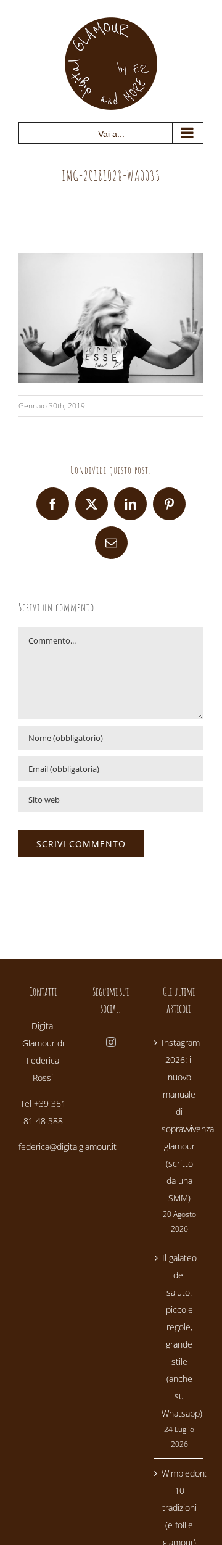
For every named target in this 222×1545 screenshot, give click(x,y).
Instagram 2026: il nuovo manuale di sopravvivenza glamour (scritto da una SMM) (179, 1120)
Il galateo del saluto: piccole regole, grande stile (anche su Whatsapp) (179, 1335)
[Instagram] (111, 1042)
